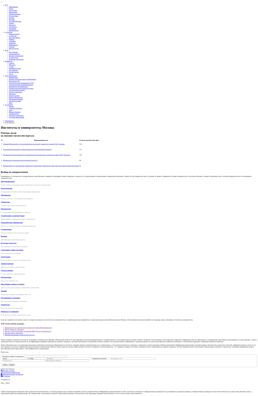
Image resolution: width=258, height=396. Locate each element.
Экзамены (12, 41)
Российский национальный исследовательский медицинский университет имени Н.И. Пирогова (36, 155)
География (12, 28)
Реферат (11, 39)
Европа (11, 106)
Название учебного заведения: (12, 356)
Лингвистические (7, 264)
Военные (4, 236)
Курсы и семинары (15, 92)
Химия (11, 23)
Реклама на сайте (8, 371)
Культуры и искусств (8, 243)
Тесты (11, 74)
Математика (13, 12)
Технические (5, 202)
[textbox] (134, 359)
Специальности (14, 54)
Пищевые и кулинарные (10, 311)
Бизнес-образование (16, 97)
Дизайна (4, 291)
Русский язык (13, 16)
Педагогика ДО (14, 81)
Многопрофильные (8, 181)
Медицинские (6, 195)
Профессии (9, 61)
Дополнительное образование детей (21, 83)
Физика (11, 18)
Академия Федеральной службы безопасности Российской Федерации (27, 149)
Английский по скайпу (17, 90)
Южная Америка (14, 112)
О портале (6, 376)
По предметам (14, 72)
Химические (5, 305)
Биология (12, 25)
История (12, 19)
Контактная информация (11, 372)
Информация (13, 7)
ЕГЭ (6, 5)
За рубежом (9, 105)
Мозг (10, 103)
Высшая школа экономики (14, 333)
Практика (12, 43)
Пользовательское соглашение (12, 374)
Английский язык (15, 21)
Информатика (13, 30)
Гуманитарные (6, 229)
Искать (5, 365)
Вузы (6, 50)
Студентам (8, 32)
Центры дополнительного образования (22, 79)
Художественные (7, 270)
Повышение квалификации (18, 86)
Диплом (11, 47)
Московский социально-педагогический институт (20, 160)
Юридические (6, 209)
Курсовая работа (14, 38)
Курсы (11, 9)
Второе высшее (14, 96)
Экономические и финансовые (12, 222)
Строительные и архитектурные (13, 216)
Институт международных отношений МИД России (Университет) (28, 331)
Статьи (11, 67)
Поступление (13, 52)
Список (11, 63)
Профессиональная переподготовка (21, 88)
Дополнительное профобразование (21, 85)
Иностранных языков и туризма (12, 284)
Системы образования (16, 117)
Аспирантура (13, 57)
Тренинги (12, 94)
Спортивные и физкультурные (12, 250)
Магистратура (14, 48)
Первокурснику (14, 34)
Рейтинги (12, 65)
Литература (13, 27)
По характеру (13, 70)
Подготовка (13, 10)
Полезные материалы (16, 59)
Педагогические (6, 188)
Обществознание (15, 14)
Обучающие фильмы (16, 99)
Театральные (5, 257)
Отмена (11, 365)
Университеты (14, 114)
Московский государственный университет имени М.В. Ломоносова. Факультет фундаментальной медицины (41, 166)
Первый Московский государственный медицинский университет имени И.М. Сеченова (34, 144)
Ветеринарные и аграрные (10, 298)
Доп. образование (11, 76)
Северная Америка (15, 108)
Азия (10, 110)
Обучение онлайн (15, 101)
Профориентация (15, 68)
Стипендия (13, 36)
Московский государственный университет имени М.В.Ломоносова (28, 328)
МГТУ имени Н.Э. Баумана (14, 329)
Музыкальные (6, 277)
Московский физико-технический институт (20, 335)
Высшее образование (16, 56)
